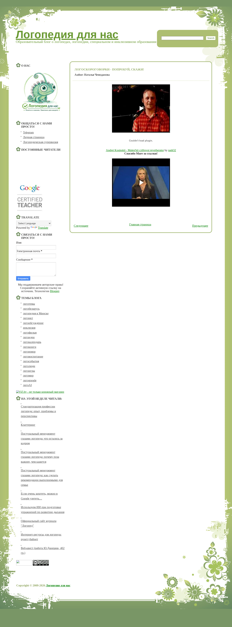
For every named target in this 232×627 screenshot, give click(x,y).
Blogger (54, 291)
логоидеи (29, 337)
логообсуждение (33, 323)
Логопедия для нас (67, 34)
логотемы (29, 303)
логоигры (29, 370)
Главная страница (140, 224)
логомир (28, 375)
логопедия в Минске (36, 313)
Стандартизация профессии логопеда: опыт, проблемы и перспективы (38, 411)
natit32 (172, 150)
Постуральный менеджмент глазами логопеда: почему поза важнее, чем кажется (40, 457)
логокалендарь (32, 342)
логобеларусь (31, 308)
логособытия (31, 361)
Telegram (28, 132)
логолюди (29, 366)
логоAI (27, 385)
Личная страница (33, 137)
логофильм (30, 332)
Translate (43, 227)
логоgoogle (29, 380)
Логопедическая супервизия (40, 142)
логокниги (29, 346)
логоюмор (29, 351)
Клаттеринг (28, 424)
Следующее (81, 225)
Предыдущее (200, 225)
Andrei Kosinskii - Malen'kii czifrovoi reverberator (135, 150)
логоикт (28, 318)
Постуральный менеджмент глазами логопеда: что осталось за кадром (42, 438)
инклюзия (29, 327)
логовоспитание (33, 356)
